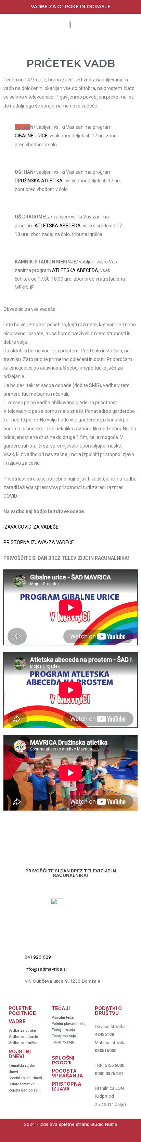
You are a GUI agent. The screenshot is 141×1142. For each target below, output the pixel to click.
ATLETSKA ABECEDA (58, 225)
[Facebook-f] (63, 1136)
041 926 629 (38, 957)
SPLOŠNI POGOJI (63, 1060)
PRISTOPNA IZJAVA (66, 1086)
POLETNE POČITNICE (22, 1010)
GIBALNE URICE (31, 135)
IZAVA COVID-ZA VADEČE (31, 527)
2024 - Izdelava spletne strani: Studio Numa (70, 1124)
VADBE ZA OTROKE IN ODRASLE (71, 6)
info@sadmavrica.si (46, 969)
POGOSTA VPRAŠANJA (67, 1073)
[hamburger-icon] (71, 43)
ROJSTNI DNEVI (20, 1054)
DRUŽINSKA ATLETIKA (39, 180)
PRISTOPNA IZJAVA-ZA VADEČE (38, 542)
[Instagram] (77, 1136)
